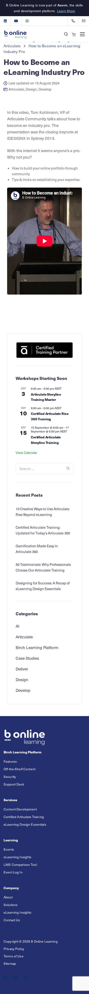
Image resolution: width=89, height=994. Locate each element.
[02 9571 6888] (74, 21)
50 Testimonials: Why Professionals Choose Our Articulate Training (43, 567)
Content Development (20, 809)
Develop (45, 89)
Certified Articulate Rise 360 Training (50, 416)
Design (31, 89)
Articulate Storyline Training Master (46, 397)
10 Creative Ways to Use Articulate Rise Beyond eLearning (42, 511)
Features (10, 761)
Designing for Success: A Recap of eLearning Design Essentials (43, 586)
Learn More (66, 11)
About (8, 897)
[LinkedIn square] (5, 21)
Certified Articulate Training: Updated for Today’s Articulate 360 (43, 530)
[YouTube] (16, 21)
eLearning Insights (18, 857)
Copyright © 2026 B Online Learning (31, 941)
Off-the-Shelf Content (19, 769)
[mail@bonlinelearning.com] (86, 21)
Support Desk (14, 784)
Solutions (11, 904)
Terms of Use (13, 956)
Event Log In (13, 872)
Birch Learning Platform (37, 647)
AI (17, 626)
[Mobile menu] (82, 34)
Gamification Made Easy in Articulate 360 (37, 548)
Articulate (16, 89)
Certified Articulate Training (24, 817)
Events (9, 849)
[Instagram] (27, 21)
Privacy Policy (14, 948)
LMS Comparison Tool (20, 864)
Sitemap (10, 963)
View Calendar (26, 452)
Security (10, 776)
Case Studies (27, 658)
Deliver (22, 669)
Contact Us (12, 920)
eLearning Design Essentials (25, 824)
